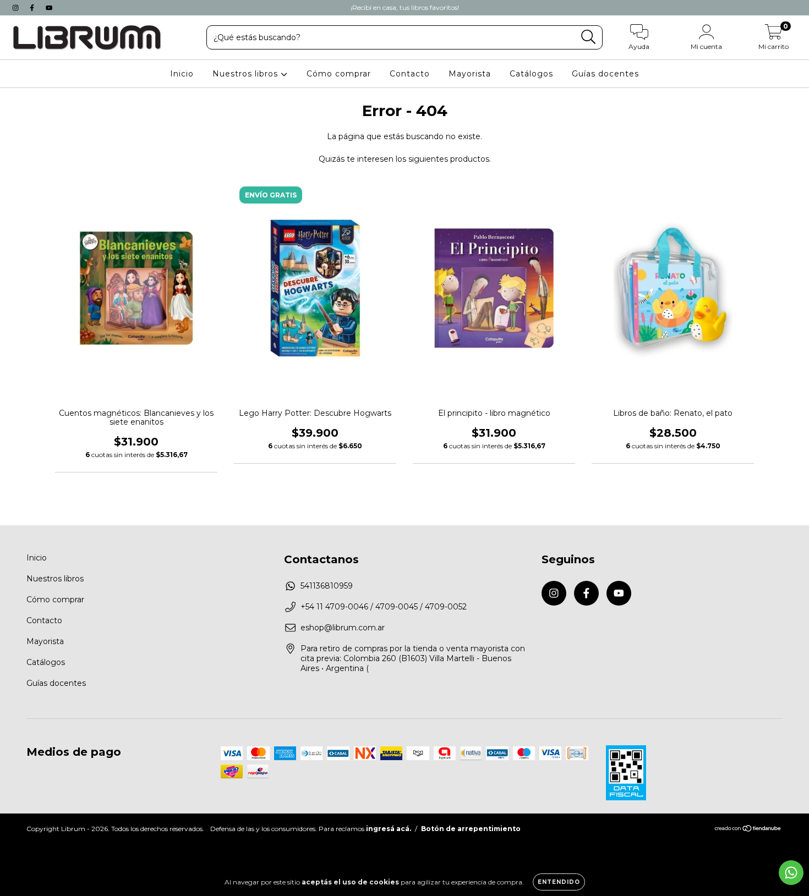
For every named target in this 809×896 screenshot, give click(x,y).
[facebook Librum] (33, 8)
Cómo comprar (339, 74)
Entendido (559, 882)
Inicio (182, 74)
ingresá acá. (388, 828)
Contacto (410, 74)
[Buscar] (589, 37)
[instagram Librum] (16, 8)
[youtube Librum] (49, 8)
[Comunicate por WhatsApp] (791, 872)
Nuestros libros (246, 74)
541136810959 (326, 586)
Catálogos (531, 74)
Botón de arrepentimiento (471, 828)
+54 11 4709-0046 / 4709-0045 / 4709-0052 (383, 607)
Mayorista (470, 74)
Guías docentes (605, 74)
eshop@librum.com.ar (342, 628)
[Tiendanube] (748, 830)
